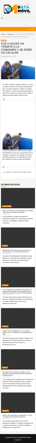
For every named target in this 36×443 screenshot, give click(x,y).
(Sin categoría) (7, 206)
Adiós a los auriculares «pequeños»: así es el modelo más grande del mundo (17, 416)
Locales (4, 40)
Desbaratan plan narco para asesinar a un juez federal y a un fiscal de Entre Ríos (16, 251)
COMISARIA (15, 172)
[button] (30, 29)
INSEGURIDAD (23, 172)
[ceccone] (18, 113)
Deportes (5, 285)
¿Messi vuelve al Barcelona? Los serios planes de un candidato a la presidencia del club (17, 332)
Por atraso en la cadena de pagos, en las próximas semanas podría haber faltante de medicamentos (17, 373)
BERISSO (8, 172)
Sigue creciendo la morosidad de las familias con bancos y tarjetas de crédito (17, 211)
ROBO (29, 172)
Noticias (5, 245)
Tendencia (5, 411)
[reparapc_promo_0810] (18, 167)
